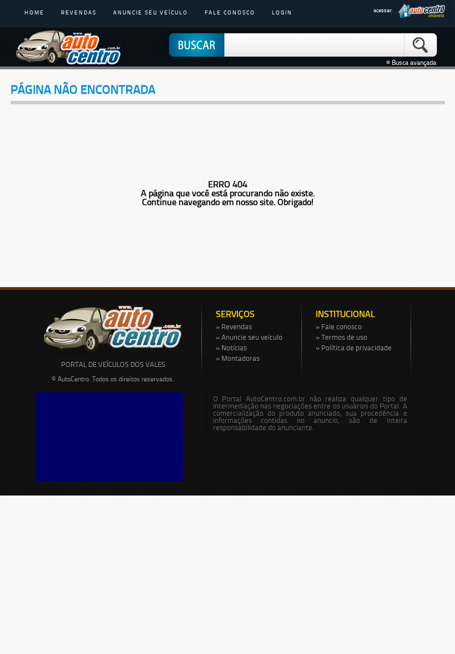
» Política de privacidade (354, 347)
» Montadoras (238, 358)
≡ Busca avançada (412, 62)
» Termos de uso (341, 337)
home (34, 12)
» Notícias (231, 347)
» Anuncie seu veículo (249, 337)
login (282, 12)
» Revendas (234, 326)
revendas (79, 12)
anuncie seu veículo (150, 12)
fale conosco (230, 12)
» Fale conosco (339, 326)
